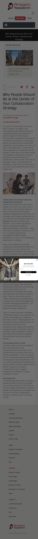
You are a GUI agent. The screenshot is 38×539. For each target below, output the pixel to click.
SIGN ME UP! (28, 272)
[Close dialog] (37, 260)
